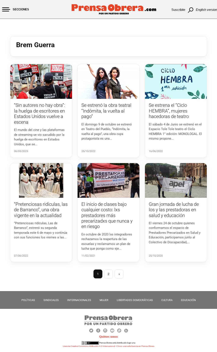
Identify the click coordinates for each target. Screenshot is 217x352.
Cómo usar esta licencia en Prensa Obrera (135, 346)
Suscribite (178, 9)
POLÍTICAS (28, 300)
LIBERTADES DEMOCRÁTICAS (135, 300)
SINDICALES (51, 300)
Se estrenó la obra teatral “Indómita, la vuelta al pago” (106, 111)
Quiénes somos (108, 336)
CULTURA (166, 300)
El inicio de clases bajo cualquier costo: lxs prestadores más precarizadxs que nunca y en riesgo (106, 215)
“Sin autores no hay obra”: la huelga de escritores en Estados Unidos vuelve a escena (39, 114)
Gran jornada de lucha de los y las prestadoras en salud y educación (174, 210)
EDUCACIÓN (188, 300)
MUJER (104, 300)
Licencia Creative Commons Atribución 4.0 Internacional (89, 346)
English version (206, 9)
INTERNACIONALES (79, 300)
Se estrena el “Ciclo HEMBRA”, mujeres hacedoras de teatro (169, 111)
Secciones (21, 9)
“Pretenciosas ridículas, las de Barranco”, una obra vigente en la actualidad (41, 210)
